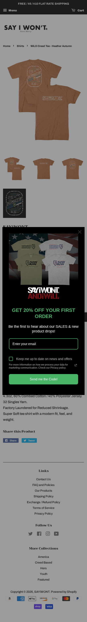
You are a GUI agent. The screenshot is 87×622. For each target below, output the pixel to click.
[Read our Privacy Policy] (75, 365)
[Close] (80, 232)
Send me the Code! (43, 379)
